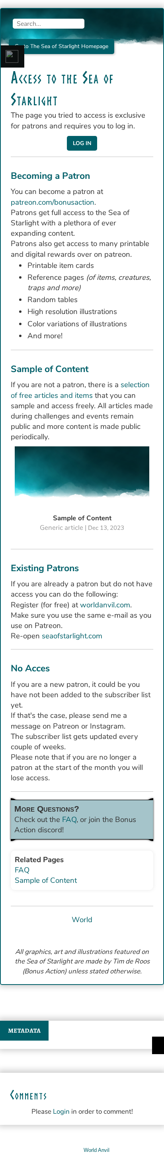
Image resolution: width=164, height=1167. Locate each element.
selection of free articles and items (80, 390)
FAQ (69, 819)
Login (61, 1111)
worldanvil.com (105, 605)
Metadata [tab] (24, 1030)
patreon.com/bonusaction (52, 202)
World (82, 920)
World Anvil (96, 1150)
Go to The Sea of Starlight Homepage (61, 46)
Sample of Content (46, 880)
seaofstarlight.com (72, 636)
